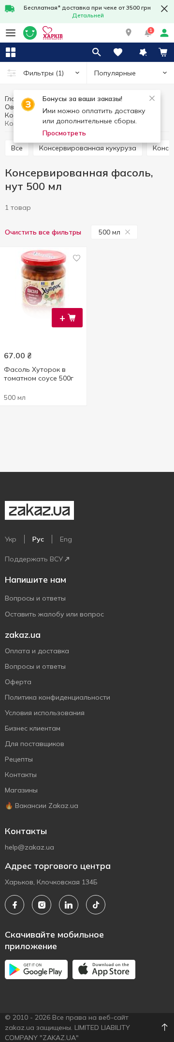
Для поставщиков (34, 743)
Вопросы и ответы (35, 598)
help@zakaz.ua (29, 847)
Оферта (18, 681)
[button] (128, 33)
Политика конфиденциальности (57, 697)
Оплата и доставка (37, 650)
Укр (10, 539)
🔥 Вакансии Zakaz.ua (41, 805)
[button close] (164, 9)
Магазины (21, 790)
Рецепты (19, 759)
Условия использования (45, 712)
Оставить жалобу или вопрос (54, 614)
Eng (66, 539)
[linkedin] (68, 904)
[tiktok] (95, 904)
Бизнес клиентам (32, 728)
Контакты (21, 774)
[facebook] (14, 904)
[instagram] (41, 904)
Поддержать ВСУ (34, 559)
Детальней (88, 15)
